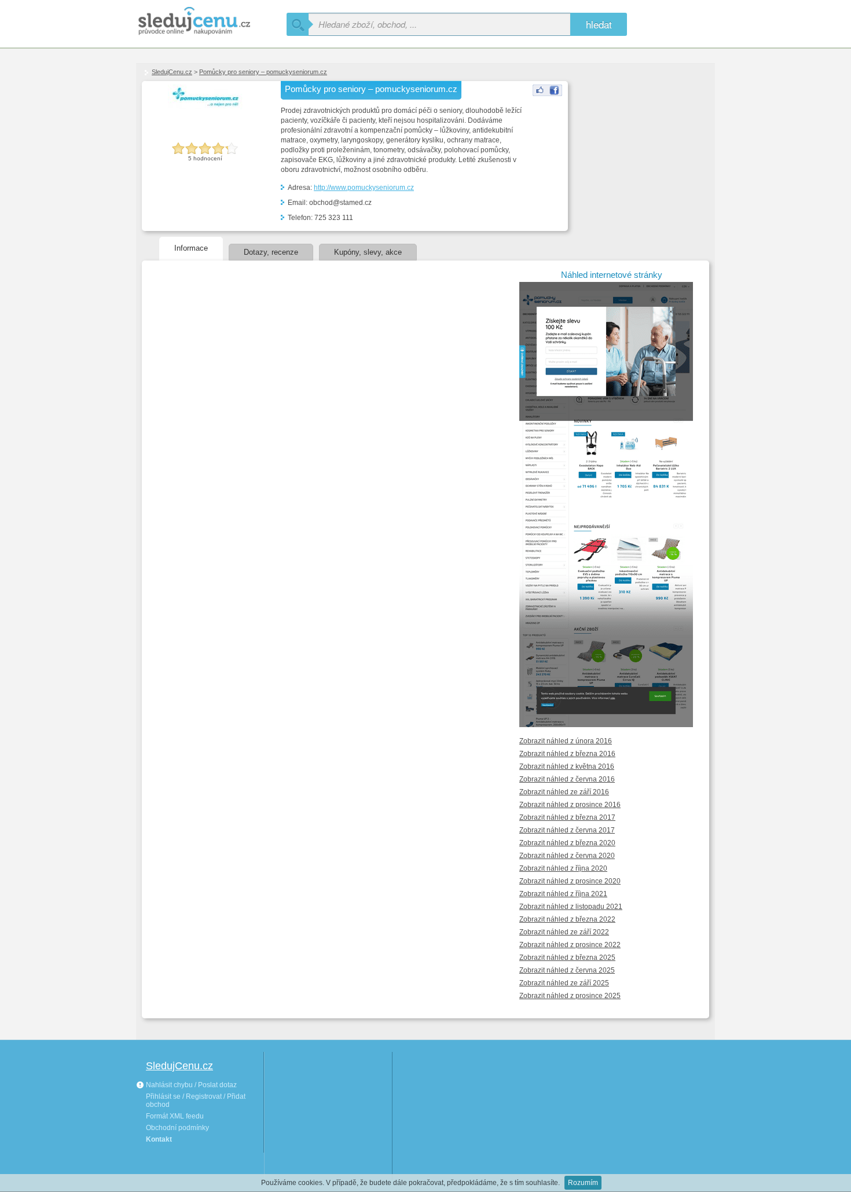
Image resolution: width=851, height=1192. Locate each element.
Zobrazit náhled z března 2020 (567, 843)
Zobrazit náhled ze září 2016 (564, 792)
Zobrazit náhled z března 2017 (567, 817)
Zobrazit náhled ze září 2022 (564, 932)
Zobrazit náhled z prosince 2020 (570, 881)
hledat (599, 24)
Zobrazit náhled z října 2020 (563, 868)
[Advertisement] (630, 139)
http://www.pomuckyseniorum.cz (364, 188)
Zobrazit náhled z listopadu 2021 (570, 907)
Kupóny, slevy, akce (368, 252)
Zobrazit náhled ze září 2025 (564, 983)
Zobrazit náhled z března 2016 (567, 754)
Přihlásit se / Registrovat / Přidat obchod (195, 1100)
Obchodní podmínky (177, 1128)
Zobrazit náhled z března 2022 (567, 919)
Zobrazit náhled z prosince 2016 (570, 805)
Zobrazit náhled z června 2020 (567, 856)
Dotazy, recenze (271, 252)
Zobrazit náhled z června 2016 (567, 779)
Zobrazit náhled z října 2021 (563, 894)
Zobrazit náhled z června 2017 (567, 830)
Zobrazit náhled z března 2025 (567, 957)
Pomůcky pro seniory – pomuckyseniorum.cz (263, 71)
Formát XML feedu (175, 1116)
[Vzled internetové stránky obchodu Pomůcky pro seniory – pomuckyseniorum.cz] (611, 700)
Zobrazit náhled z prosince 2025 (570, 996)
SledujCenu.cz (172, 71)
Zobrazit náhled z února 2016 (565, 741)
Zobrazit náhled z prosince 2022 (570, 945)
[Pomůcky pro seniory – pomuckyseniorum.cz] (547, 94)
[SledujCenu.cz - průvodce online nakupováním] (211, 21)
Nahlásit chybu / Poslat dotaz (190, 1085)
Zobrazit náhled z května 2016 (566, 766)
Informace (191, 248)
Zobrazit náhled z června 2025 (567, 970)
